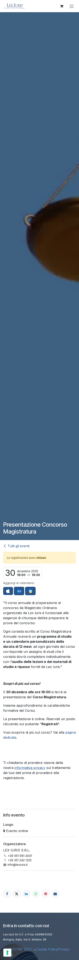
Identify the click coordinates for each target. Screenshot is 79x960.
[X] (17, 894)
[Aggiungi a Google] (30, 591)
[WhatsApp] (36, 894)
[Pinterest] (46, 894)
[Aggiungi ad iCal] (8, 591)
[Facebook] (7, 894)
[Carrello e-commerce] (61, 6)
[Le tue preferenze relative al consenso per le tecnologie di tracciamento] (7, 953)
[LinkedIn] (26, 894)
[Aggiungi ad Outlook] (19, 591)
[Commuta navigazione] (71, 6)
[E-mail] (55, 894)
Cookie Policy (47, 949)
